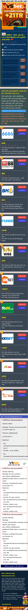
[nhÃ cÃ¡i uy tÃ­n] (14, 464)
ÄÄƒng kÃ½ (22, 60)
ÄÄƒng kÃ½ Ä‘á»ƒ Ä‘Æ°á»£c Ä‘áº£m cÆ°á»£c (13, 111)
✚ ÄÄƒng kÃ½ (22, 130)
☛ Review (22, 133)
